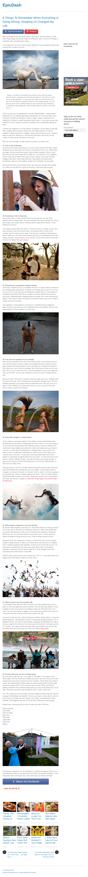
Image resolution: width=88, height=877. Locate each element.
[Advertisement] (76, 27)
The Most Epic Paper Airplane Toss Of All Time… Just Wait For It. (15, 854)
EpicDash (7, 870)
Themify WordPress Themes (27, 872)
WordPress (13, 872)
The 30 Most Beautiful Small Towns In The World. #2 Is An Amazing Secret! (45, 854)
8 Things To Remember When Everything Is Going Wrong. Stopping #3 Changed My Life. (31, 21)
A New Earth (44, 628)
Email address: (69, 127)
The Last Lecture (22, 240)
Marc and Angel (8, 36)
